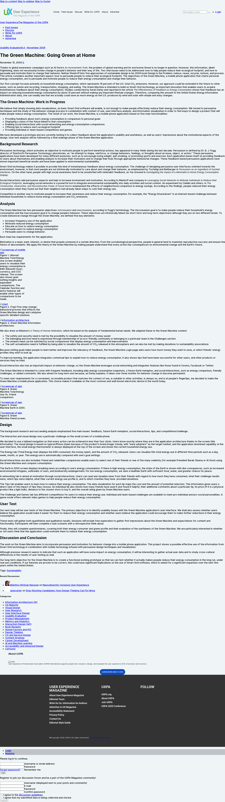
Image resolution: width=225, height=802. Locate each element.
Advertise (114, 12)
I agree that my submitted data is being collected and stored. (37, 797)
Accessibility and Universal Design (24, 646)
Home (56, 12)
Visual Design (12, 607)
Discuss (78, 12)
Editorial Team (57, 699)
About (105, 12)
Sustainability (14, 570)
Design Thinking (14, 632)
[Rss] (170, 696)
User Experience (26, 11)
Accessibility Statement (61, 711)
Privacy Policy (56, 714)
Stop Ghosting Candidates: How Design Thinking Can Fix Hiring (60, 590)
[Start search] (209, 12)
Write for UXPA (92, 12)
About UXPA (107, 698)
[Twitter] (152, 696)
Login (8, 750)
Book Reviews (13, 626)
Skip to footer (43, 1)
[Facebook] (143, 696)
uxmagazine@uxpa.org (100, 738)
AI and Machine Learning (18, 643)
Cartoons (10, 648)
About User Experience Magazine (66, 695)
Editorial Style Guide (60, 722)
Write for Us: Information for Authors (68, 703)
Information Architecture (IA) (21, 602)
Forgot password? (10, 769)
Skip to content (8, 1)
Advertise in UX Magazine (62, 707)
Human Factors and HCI (18, 629)
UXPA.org (106, 694)
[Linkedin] (161, 696)
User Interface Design (17, 613)
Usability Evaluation (10, 47)
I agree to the (23, 795)
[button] (23, 62)
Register (10, 753)
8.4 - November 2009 (33, 47)
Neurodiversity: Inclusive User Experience (66, 585)
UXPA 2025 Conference (113, 706)
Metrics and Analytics (17, 621)
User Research (13, 610)
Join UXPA (107, 702)
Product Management (17, 618)
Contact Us (55, 718)
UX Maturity (11, 605)
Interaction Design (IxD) (18, 624)
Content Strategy (14, 637)
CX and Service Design (18, 635)
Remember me (32, 769)
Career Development (17, 640)
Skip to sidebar (26, 1)
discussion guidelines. (31, 795)
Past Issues (67, 12)
